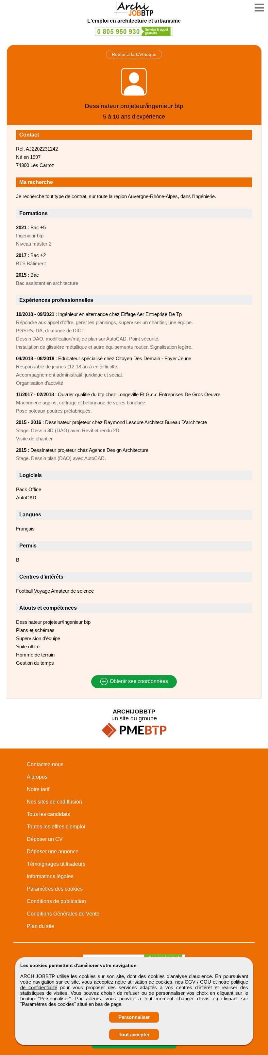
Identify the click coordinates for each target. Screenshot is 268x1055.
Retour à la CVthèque (134, 54)
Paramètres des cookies (55, 889)
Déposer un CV (45, 839)
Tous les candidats (48, 814)
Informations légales (50, 876)
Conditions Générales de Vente (63, 913)
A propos (37, 777)
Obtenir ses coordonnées (138, 681)
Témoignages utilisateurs (56, 864)
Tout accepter (134, 1034)
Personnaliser (134, 1017)
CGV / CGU (198, 982)
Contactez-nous (45, 764)
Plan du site (40, 926)
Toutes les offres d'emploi (56, 826)
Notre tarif (38, 789)
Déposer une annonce (52, 851)
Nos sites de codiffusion (54, 802)
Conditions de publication (56, 901)
